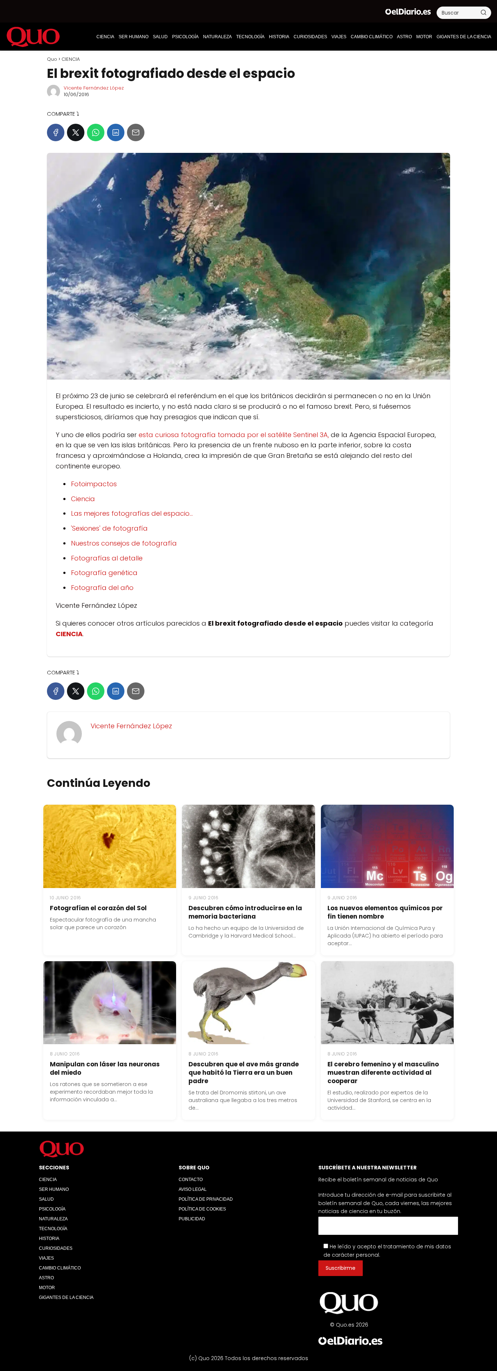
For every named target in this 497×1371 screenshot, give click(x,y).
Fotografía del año (102, 587)
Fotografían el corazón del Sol (98, 908)
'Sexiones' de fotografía (109, 528)
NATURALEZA (217, 36)
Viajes (338, 36)
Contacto (191, 1179)
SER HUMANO (133, 36)
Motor (424, 36)
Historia (279, 36)
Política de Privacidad (206, 1199)
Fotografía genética (104, 572)
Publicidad (192, 1218)
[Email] (135, 132)
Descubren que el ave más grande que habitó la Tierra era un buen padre (243, 1072)
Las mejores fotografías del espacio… (132, 513)
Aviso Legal (193, 1189)
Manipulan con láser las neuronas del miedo (105, 1068)
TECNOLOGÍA (250, 36)
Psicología (185, 36)
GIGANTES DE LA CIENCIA (464, 36)
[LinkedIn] (115, 132)
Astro (404, 36)
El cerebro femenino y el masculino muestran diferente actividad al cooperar (383, 1072)
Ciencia (83, 498)
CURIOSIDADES (310, 36)
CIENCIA (105, 36)
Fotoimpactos (94, 483)
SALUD (160, 36)
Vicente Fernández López (94, 87)
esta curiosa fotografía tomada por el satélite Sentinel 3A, (234, 434)
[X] (75, 132)
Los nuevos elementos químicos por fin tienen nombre (385, 912)
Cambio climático (372, 36)
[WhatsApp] (95, 132)
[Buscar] (483, 12)
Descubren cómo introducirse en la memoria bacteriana (245, 912)
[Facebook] (55, 132)
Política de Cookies (202, 1209)
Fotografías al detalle (107, 558)
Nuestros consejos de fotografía (124, 543)
